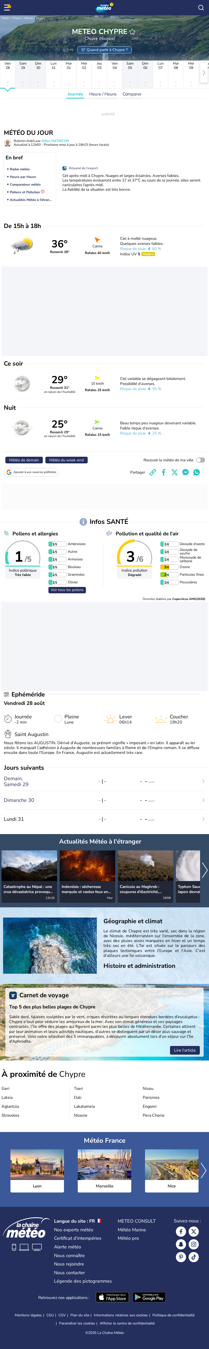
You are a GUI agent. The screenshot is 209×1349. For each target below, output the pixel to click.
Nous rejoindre (69, 1264)
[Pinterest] (181, 1257)
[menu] (8, 8)
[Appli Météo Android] (149, 1297)
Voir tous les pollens (67, 589)
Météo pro (128, 1238)
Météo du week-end (66, 460)
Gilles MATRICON (55, 141)
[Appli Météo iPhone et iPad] (112, 1297)
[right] (204, 73)
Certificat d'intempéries (77, 1238)
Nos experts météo (73, 1230)
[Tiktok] (194, 1257)
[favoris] (132, 31)
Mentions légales (28, 1315)
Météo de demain (24, 460)
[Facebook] (181, 1231)
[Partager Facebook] (163, 472)
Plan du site (79, 1315)
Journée (75, 94)
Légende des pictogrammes (83, 1281)
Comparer (132, 94)
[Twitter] (194, 1231)
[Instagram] (194, 1244)
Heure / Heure (102, 94)
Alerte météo (67, 1247)
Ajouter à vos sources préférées (35, 472)
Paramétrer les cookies (77, 1323)
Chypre (16, 18)
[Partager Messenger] (185, 472)
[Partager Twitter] (174, 472)
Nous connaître (69, 1255)
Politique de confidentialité (173, 1315)
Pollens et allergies (35, 533)
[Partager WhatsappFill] (196, 472)
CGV (62, 1315)
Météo (5, 18)
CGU (50, 1315)
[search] (201, 8)
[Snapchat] (181, 1244)
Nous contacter (69, 1273)
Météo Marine (132, 1230)
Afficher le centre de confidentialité (127, 1323)
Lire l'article (185, 1050)
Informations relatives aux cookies (121, 1315)
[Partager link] (152, 472)
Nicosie (28, 18)
